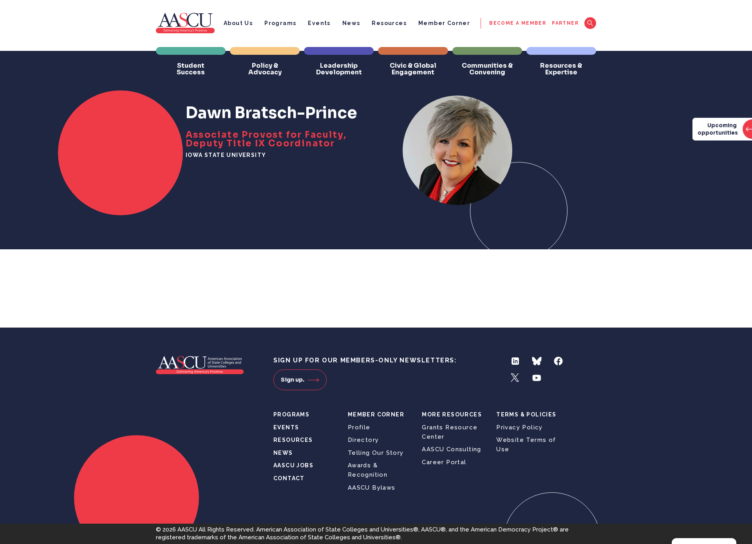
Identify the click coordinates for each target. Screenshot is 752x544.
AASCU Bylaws (372, 487)
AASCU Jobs (293, 465)
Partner (565, 23)
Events (319, 23)
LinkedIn (515, 361)
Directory (363, 439)
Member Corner (444, 23)
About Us (238, 23)
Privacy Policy (519, 427)
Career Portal (444, 462)
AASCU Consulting (451, 449)
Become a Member (517, 23)
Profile (359, 427)
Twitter (515, 378)
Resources (389, 23)
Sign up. (292, 379)
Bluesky (537, 361)
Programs (280, 23)
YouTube (537, 378)
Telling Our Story (376, 452)
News (351, 23)
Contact (289, 478)
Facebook (558, 361)
